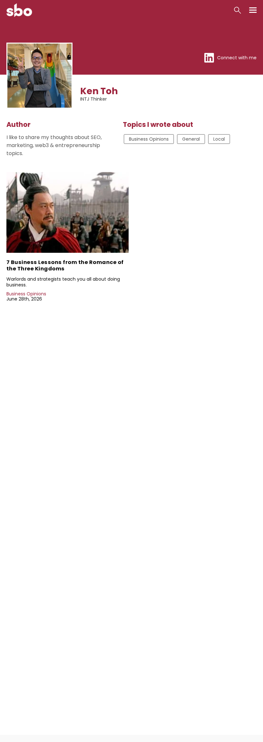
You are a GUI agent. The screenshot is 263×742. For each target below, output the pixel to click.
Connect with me (237, 58)
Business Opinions (149, 139)
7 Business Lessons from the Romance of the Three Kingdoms (65, 265)
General (191, 139)
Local (219, 139)
